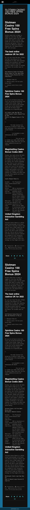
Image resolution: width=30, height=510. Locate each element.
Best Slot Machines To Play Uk (13, 315)
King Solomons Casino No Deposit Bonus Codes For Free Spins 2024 (14, 72)
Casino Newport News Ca (12, 179)
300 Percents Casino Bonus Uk (13, 314)
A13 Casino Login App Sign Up (13, 112)
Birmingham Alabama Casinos (13, 411)
